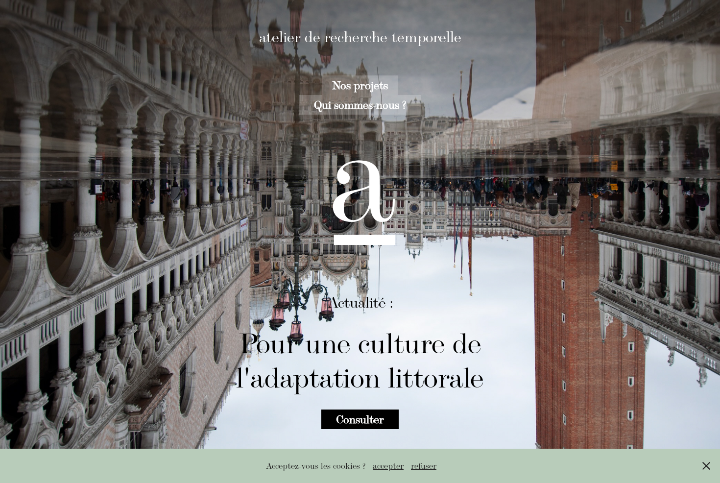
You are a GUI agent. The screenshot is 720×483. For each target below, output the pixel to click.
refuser (423, 465)
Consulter (360, 419)
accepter (388, 465)
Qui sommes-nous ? (360, 104)
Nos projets (360, 85)
